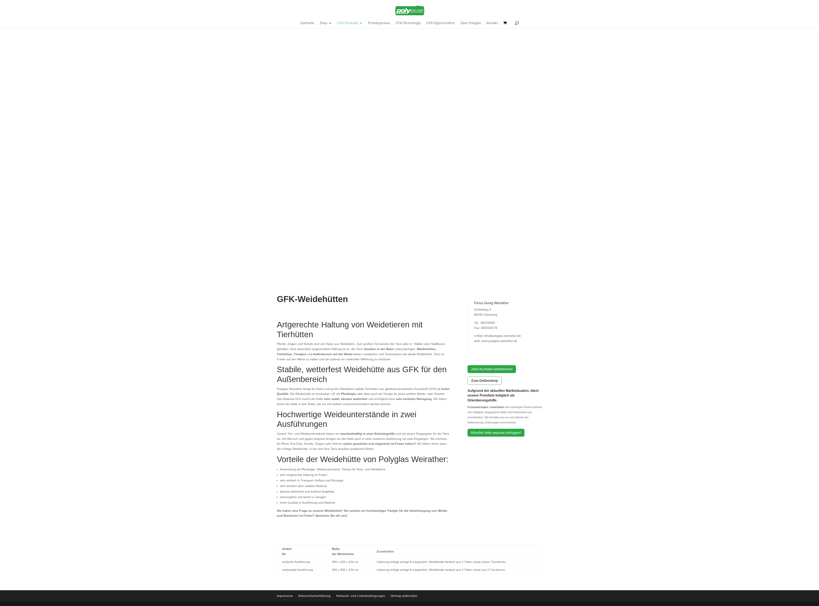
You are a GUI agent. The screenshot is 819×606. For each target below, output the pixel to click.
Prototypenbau (379, 23)
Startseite (307, 23)
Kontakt (492, 23)
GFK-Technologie (408, 23)
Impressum (285, 595)
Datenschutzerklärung (314, 595)
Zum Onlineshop (484, 380)
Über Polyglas (470, 23)
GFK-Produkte (347, 23)
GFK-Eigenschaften (440, 23)
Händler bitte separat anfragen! (496, 433)
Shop (323, 23)
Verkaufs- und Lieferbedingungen (360, 595)
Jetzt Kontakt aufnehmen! (492, 369)
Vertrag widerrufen (404, 595)
